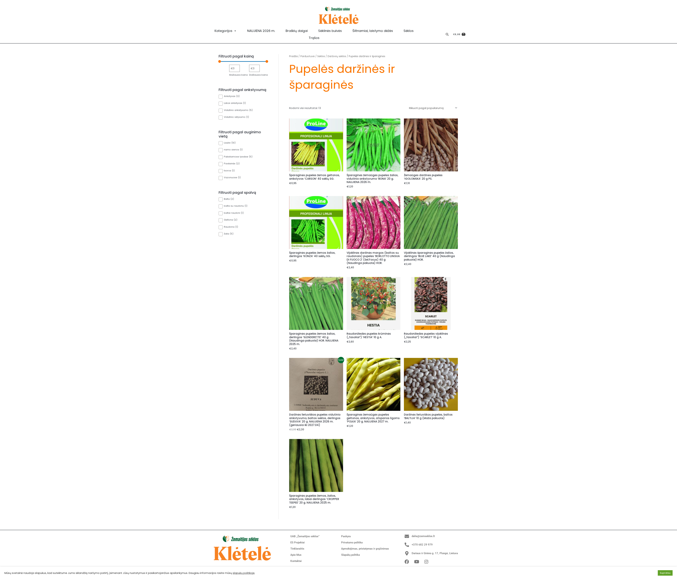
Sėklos (409, 31)
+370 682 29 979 (422, 544)
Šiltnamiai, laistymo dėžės (372, 31)
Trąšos (314, 38)
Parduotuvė (307, 56)
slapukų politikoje (244, 573)
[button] (447, 34)
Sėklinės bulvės (330, 31)
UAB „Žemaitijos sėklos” (304, 536)
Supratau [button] (665, 573)
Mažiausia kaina (238, 75)
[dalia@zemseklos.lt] (407, 536)
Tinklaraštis (297, 548)
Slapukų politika (350, 554)
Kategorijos (223, 31)
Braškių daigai (297, 31)
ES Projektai (297, 542)
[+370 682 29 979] (407, 545)
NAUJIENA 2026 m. (261, 31)
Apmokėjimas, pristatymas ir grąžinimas (365, 548)
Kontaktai (296, 561)
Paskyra (346, 536)
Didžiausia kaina (258, 75)
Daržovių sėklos (337, 56)
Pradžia (293, 56)
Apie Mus (295, 554)
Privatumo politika (352, 542)
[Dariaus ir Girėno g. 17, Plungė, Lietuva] (407, 553)
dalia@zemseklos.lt (423, 536)
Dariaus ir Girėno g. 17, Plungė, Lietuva (435, 553)
